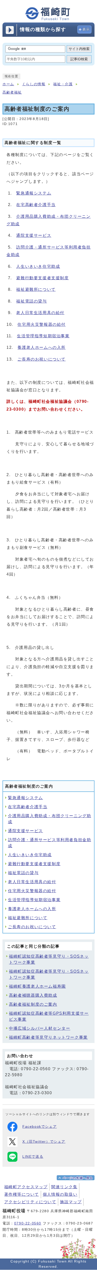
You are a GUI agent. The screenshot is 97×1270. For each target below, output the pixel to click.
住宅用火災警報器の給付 (41, 324)
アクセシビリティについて (30, 1202)
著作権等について (21, 1194)
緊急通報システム (33, 193)
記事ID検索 (79, 59)
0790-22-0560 (27, 1223)
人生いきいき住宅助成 (38, 266)
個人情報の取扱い (60, 1194)
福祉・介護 (63, 84)
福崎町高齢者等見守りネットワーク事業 (48, 1037)
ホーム (8, 84)
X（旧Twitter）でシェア (43, 1141)
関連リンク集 (64, 1187)
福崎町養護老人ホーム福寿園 (37, 986)
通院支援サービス (33, 235)
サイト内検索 (79, 49)
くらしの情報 (34, 84)
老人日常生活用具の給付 (40, 313)
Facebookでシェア (39, 1126)
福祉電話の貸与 (31, 301)
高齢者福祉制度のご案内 (33, 1004)
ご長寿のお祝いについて (41, 359)
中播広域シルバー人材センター (39, 1028)
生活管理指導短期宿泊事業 (43, 336)
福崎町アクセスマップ (26, 1187)
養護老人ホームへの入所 (41, 347)
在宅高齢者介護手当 (35, 205)
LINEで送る (32, 1156)
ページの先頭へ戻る (78, 1178)
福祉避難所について (35, 289)
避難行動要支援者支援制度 (42, 278)
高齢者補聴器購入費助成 (33, 995)
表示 (86, 29)
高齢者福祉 (12, 92)
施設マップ (71, 1202)
